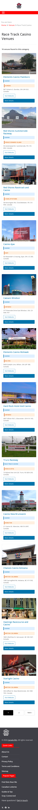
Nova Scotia (9, 469)
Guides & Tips (7, 792)
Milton (7, 361)
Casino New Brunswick (14, 514)
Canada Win (12, 740)
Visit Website (9, 96)
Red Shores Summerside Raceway (15, 132)
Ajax (6, 253)
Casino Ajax (9, 244)
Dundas (8, 86)
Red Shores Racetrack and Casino (16, 189)
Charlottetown (11, 199)
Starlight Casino (11, 678)
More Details (9, 101)
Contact (5, 756)
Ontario (8, 307)
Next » (30, 713)
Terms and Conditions (10, 766)
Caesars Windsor (11, 298)
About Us (5, 752)
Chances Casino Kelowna (15, 568)
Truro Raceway (10, 460)
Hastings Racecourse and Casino (15, 623)
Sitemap (5, 771)
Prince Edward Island (13, 142)
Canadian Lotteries (9, 787)
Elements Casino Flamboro (16, 77)
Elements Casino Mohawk (16, 352)
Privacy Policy (7, 761)
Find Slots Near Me (9, 782)
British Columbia (11, 577)
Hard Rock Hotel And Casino (17, 406)
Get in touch (22, 800)
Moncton (8, 523)
